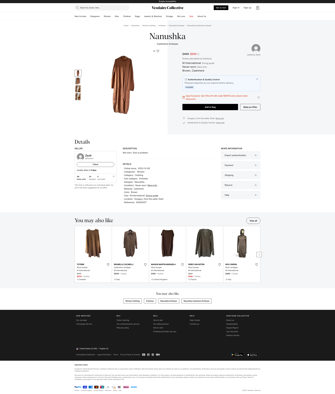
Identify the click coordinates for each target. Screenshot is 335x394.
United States (98, 390)
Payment (229, 165)
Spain (115, 390)
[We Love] (187, 16)
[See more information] (258, 97)
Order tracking (123, 320)
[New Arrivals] (88, 16)
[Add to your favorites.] (108, 264)
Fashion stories (232, 335)
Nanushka (135, 25)
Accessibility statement (85, 354)
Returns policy (123, 327)
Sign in (236, 7)
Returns (228, 185)
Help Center (195, 320)
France (77, 390)
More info (202, 66)
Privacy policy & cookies (130, 354)
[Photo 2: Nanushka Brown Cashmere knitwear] (78, 81)
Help (227, 195)
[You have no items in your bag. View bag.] (257, 8)
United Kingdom (86, 390)
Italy (120, 390)
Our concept (81, 320)
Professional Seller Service (164, 331)
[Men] (121, 16)
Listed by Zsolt (253, 54)
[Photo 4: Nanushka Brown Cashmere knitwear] (78, 96)
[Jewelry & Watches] (164, 16)
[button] (257, 8)
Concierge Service (84, 324)
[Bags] (142, 16)
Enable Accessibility (167, 1)
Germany (108, 390)
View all (253, 220)
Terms (115, 354)
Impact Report (232, 327)
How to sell (158, 320)
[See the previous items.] (76, 254)
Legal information (104, 354)
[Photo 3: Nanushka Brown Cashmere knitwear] (78, 88)
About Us (201, 16)
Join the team (232, 331)
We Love (181, 16)
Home (126, 25)
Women (107, 16)
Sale (191, 16)
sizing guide (208, 63)
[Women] (113, 16)
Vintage (169, 16)
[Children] (133, 16)
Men (117, 16)
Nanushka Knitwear (176, 25)
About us (230, 320)
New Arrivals (80, 16)
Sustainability (232, 324)
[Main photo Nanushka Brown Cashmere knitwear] (78, 73)
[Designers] (102, 16)
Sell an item (221, 7)
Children (127, 16)
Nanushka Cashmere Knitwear (197, 301)
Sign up (247, 7)
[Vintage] (175, 16)
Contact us (194, 324)
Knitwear (162, 25)
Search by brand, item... (90, 7)
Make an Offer (250, 107)
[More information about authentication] (257, 78)
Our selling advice (161, 324)
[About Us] (208, 16)
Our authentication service (128, 324)
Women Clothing (149, 25)
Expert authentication (235, 155)
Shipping (229, 175)
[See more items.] (259, 254)
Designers (95, 16)
